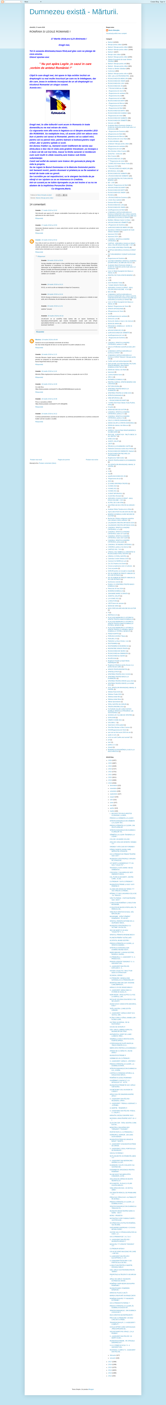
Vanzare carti (112, 123)
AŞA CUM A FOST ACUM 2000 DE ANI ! (121, 512)
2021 (110, 774)
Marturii (38, 198)
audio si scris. (112, 735)
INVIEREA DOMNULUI (115, 591)
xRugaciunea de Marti (115, 134)
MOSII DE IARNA (113, 323)
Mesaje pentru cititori (47, 198)
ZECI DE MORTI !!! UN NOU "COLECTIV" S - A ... (119, 931)
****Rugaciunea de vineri (116, 161)
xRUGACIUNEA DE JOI (115, 330)
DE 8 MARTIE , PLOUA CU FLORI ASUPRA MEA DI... (121, 1184)
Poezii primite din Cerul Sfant (117, 139)
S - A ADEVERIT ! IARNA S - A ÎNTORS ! (122, 1061)
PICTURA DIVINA (113, 386)
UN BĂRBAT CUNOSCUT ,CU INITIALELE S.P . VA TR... (120, 1081)
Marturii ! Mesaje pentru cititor (117, 57)
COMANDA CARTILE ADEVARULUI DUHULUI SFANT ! (119, 352)
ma (109, 314)
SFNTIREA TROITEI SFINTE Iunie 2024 (121, 681)
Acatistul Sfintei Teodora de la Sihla (119, 509)
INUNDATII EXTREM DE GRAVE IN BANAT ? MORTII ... (121, 1140)
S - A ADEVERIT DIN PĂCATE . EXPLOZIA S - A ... (120, 967)
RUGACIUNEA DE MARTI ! (117, 111)
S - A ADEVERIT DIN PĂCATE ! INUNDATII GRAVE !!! (120, 1240)
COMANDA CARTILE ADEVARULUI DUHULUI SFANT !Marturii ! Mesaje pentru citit (122, 357)
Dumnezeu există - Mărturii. (74, 12)
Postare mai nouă (36, 460)
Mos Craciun (112, 156)
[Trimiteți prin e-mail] (57, 195)
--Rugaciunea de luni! (115, 98)
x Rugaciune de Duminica (116, 225)
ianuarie (113, 1358)
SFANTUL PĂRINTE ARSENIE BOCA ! (122, 935)
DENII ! (110, 428)
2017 (110, 1362)
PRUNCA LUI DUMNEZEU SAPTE (119, 446)
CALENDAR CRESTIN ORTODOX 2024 (121, 523)
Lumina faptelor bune (115, 375)
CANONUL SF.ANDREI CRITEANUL (120, 544)
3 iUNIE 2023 (112, 486)
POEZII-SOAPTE (113, 634)
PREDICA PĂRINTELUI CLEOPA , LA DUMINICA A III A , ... (122, 1202)
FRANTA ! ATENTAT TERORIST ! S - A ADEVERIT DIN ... (122, 962)
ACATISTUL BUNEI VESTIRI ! (119, 940)
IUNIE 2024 (112, 439)
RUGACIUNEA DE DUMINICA (118, 113)
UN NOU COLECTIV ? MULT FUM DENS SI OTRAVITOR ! (121, 971)
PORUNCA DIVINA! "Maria (116, 636)
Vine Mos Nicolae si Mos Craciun (119, 727)
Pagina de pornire (64, 460)
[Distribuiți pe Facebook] (64, 195)
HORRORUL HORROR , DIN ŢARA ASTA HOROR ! (121, 1135)
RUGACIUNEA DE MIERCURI (118, 78)
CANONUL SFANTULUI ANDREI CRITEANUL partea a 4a (118, 417)
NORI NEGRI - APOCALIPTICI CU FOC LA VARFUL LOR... (122, 995)
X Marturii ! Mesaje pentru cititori (118, 144)
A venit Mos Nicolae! (114, 496)
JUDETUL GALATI (114, 596)
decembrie (113, 785)
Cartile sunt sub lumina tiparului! (118, 361)
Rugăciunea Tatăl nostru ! (116, 458)
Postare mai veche (92, 460)
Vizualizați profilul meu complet (116, 33)
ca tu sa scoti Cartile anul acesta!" (119, 737)
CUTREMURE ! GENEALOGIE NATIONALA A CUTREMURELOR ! (122, 979)
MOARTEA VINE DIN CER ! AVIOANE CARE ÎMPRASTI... (122, 983)
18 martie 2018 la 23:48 (49, 399)
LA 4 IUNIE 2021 (113, 598)
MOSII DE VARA (113, 606)
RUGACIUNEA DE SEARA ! (117, 651)
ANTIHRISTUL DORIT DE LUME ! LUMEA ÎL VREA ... (121, 1035)
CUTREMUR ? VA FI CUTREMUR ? (121, 881)
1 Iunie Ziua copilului (115, 200)
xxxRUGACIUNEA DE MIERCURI (119, 227)
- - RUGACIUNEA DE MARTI (117, 400)
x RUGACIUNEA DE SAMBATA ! (118, 176)
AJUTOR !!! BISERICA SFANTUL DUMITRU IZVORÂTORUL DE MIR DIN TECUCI (122, 261)
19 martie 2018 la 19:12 (49, 414)
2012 (110, 1376)
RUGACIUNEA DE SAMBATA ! (118, 118)
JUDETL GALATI (113, 441)
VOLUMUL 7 (112, 722)
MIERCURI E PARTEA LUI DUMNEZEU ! (123, 1048)
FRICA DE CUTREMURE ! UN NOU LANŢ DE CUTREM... (121, 1318)
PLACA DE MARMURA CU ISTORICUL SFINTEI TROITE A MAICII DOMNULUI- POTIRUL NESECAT (121, 623)
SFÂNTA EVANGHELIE (115, 395)
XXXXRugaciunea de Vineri (117, 730)
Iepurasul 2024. (113, 236)
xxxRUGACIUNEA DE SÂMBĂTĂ (119, 333)
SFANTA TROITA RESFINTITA (117, 669)
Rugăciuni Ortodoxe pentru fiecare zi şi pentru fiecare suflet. (121, 666)
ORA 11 (110, 377)
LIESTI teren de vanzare (116, 603)
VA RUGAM (111, 717)
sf (108, 278)
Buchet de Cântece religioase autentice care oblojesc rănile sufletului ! (121, 519)
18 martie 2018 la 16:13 (55, 284)
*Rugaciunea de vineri (115, 116)
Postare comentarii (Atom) (47, 463)
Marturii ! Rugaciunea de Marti (118, 185)
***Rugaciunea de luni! (115, 106)
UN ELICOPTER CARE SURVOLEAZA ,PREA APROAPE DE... (122, 1328)
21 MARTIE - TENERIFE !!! (118, 1108)
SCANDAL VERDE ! (116, 975)
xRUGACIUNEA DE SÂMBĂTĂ (118, 222)
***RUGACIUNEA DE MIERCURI (119, 168)
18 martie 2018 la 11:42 (49, 371)
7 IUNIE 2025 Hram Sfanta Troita (119, 163)
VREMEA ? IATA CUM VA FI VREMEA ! (122, 847)
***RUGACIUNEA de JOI (116, 88)
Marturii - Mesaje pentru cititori (118, 66)
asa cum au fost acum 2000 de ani (119, 732)
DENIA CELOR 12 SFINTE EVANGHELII (121, 423)
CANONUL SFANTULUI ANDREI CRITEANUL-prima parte (118, 541)
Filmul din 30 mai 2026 (115, 588)
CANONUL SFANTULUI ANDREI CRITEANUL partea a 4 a (118, 413)
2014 (110, 1370)
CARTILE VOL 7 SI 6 (115, 549)
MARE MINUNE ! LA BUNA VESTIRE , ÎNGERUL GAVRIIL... (122, 953)
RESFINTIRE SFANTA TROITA (118, 648)
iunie (112, 802)
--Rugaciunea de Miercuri (116, 103)
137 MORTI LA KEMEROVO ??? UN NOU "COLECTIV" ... (122, 864)
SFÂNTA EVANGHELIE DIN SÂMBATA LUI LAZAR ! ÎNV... (122, 821)
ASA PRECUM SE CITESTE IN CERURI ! (121, 505)
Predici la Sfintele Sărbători (117, 68)
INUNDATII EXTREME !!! (118, 1055)
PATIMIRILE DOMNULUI (116, 379)
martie (112, 811)
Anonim (38, 240)
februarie (113, 1355)
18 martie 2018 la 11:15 (49, 354)
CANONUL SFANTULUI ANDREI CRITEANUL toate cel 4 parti (118, 532)
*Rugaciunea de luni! (115, 149)
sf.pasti (110, 747)
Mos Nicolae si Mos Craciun (117, 151)
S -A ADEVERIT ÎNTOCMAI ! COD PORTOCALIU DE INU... (121, 1261)
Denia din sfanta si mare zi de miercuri (120, 321)
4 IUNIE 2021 (112, 488)
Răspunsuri (41, 256)
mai (111, 805)
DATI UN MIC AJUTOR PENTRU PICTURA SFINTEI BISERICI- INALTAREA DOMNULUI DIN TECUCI (122, 365)
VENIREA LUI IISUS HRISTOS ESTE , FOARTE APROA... (122, 1039)
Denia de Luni (112, 319)
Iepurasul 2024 (113, 234)
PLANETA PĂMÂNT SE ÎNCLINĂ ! (121, 938)
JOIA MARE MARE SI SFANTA (118, 593)
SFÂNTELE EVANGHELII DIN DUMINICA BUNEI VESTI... (119, 948)
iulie (111, 800)
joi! (109, 740)
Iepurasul (111, 372)
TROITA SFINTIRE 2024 (116, 707)
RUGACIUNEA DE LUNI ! (116, 83)
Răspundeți (39, 218)
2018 (110, 783)
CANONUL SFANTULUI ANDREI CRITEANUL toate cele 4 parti (118, 537)
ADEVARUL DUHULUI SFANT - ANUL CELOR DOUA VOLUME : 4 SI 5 (120, 288)
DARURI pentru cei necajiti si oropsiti (120, 571)
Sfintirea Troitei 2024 (115, 694)
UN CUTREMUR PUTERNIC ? (120, 1303)
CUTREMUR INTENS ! (117, 1249)
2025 (110, 763)
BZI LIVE (111, 292)
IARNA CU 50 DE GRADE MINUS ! (121, 987)
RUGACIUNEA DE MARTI (116, 101)
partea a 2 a (112, 745)
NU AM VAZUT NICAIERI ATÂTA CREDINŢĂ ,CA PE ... (120, 1175)
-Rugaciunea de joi (114, 478)
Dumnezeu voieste (114, 582)
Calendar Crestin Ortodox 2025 (118, 558)
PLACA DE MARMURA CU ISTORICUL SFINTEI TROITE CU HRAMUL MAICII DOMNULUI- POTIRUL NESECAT (121, 629)
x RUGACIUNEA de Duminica (117, 197)
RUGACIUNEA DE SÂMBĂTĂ (117, 120)
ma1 (109, 742)
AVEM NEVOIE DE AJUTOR (117, 409)
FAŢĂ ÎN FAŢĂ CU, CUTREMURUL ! (121, 1132)
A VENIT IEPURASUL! (115, 493)
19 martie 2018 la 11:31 (55, 306)
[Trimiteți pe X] (61, 195)
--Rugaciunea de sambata (116, 93)
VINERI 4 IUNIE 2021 (115, 720)
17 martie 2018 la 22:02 (49, 210)
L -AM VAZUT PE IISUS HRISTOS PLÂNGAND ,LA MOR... (121, 814)
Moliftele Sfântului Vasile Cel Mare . (119, 220)
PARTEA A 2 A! (112, 615)
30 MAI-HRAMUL (113, 141)
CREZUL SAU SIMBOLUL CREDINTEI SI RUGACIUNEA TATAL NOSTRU (121, 553)
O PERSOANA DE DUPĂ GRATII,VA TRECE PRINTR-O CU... (121, 1044)
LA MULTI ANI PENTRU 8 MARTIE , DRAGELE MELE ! (121, 1266)
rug (109, 473)
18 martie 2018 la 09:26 (55, 260)
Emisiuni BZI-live (113, 202)
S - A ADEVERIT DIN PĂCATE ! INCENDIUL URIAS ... (120, 1099)
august (112, 797)
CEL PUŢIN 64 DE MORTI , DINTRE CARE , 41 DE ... (121, 878)
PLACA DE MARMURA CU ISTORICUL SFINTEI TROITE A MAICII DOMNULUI (121, 618)
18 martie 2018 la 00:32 (49, 240)
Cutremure (111, 71)
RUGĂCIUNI (112, 658)
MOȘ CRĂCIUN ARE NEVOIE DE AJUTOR (122, 608)
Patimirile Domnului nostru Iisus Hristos (121, 448)
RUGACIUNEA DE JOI (115, 86)
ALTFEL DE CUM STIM (115, 502)
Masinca (38, 339)
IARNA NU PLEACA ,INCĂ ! (119, 1293)
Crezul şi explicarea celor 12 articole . (120, 566)
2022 (110, 772)
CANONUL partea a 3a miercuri (118, 547)
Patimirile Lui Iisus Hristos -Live (118, 641)
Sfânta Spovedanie (114, 702)
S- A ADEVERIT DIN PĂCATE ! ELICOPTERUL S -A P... (120, 1257)
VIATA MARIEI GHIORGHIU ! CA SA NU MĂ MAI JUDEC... (122, 1228)
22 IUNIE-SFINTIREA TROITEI (118, 483)
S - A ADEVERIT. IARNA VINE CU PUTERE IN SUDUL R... (120, 991)
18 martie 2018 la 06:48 (50, 339)
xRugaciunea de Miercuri (116, 136)
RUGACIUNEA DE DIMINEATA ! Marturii (121, 451)
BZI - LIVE (111, 182)
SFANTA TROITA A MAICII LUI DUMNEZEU (122, 460)
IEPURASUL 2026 (114, 171)
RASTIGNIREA (113, 643)
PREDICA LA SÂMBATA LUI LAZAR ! (122, 818)
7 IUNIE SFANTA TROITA (116, 285)
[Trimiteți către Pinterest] (66, 195)
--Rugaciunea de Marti (115, 108)
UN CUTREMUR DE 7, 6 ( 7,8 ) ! (120, 1237)
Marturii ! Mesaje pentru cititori (118, 47)
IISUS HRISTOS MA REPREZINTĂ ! (121, 1315)
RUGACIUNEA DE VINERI (116, 81)
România (111, 195)
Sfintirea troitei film (114, 697)
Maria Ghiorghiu (114, 30)
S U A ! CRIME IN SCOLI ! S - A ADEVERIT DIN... (120, 1346)
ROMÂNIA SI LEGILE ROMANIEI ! (121, 1078)
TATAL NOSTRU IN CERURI (117, 704)
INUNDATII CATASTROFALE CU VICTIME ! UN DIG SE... (120, 926)
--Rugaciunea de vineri (115, 91)
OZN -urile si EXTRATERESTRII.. (119, 76)
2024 (109, 481)
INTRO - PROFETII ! (116, 1215)
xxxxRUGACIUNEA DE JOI (117, 476)
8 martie (110, 407)
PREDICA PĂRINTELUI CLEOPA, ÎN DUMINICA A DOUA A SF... (122, 1306)
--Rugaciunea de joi (114, 96)
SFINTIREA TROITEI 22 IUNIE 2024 (119, 393)
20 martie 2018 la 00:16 (55, 316)
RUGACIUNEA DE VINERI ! (117, 192)
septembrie (114, 794)
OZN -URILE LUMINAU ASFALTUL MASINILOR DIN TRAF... (121, 1030)
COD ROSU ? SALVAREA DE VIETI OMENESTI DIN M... (121, 873)
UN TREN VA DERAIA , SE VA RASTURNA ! (119, 1023)
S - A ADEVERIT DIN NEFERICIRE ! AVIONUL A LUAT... (121, 1161)
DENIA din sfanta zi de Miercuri (118, 425)
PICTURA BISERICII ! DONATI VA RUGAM (121, 254)
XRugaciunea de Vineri (115, 311)
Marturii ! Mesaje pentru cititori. (118, 49)
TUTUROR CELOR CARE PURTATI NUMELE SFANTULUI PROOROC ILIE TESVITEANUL (120, 710)
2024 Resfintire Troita (115, 283)
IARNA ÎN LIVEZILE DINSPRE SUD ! (122, 1115)
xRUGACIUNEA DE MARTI (117, 187)
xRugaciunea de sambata (116, 146)
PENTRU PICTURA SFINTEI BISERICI (120, 275)
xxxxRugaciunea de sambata (117, 316)
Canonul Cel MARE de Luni (117, 561)
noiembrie (113, 788)
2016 (110, 1364)
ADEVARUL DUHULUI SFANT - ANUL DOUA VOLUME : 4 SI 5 (120, 499)
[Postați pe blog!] (59, 195)
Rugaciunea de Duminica (116, 258)
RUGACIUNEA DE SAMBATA (117, 173)
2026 (110, 760)
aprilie (112, 808)
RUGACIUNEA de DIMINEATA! (118, 653)
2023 (110, 769)
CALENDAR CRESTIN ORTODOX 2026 (121, 525)
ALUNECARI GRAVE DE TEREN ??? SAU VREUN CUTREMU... (122, 890)
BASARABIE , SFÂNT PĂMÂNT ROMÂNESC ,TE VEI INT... (120, 917)
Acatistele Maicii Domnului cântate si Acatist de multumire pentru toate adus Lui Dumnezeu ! (122, 267)
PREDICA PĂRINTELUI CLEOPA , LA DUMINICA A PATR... (122, 1065)
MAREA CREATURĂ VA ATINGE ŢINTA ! (123, 1295)
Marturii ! (111, 52)
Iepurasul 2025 (113, 166)
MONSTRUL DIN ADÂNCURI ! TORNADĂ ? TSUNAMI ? (120, 1128)
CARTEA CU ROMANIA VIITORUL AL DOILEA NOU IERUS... (122, 1074)
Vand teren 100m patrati (116, 725)
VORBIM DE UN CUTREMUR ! (120, 1058)
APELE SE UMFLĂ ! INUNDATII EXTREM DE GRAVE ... (120, 1280)
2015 (110, 1367)
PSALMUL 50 (112, 639)
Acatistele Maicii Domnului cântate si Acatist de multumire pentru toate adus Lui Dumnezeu (122, 127)
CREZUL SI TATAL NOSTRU (117, 556)
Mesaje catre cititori (114, 54)
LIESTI (110, 444)
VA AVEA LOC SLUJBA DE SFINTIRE (120, 715)
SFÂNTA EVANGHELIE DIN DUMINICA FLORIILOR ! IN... (122, 831)
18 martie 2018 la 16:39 (49, 384)
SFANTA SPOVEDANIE (115, 309)
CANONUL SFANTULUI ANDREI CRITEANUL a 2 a (118, 528)
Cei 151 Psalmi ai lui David (117, 563)
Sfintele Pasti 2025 (114, 692)
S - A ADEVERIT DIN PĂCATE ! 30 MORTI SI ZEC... (121, 1337)
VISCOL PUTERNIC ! (117, 1153)
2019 (110, 780)
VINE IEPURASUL (114, 398)
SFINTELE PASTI (113, 672)
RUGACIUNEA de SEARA (116, 656)
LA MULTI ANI (112, 601)
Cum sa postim (113, 568)
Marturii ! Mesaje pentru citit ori (118, 73)
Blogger (91, 1389)
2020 (110, 777)
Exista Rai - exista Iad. (115, 154)
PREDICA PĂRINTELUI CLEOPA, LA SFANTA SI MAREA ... (122, 944)
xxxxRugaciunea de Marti (116, 210)
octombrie (113, 791)
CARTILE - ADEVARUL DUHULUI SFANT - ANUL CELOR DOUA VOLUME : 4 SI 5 (122, 244)
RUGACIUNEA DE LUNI (116, 205)
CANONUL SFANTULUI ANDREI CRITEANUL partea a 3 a (118, 343)
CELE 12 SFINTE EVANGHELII (118, 420)
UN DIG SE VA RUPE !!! (117, 1027)
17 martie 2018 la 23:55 (49, 225)
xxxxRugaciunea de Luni (116, 335)
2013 (110, 1373)
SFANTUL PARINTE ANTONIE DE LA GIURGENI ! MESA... (122, 922)
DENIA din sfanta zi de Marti (117, 370)
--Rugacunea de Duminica (116, 131)
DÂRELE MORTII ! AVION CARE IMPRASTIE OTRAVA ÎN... (120, 850)
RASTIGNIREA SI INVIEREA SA (118, 646)
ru (108, 471)
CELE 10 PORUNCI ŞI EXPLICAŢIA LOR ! (121, 347)
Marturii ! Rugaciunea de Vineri (118, 306)
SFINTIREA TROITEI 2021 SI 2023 (119, 674)
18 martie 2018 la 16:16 (55, 294)
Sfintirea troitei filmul (114, 699)
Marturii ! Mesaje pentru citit (117, 64)
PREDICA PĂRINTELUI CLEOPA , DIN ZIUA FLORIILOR (122, 826)
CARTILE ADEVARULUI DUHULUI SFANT (122, 250)
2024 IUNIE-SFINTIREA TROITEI (118, 247)
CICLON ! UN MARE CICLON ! (120, 839)
